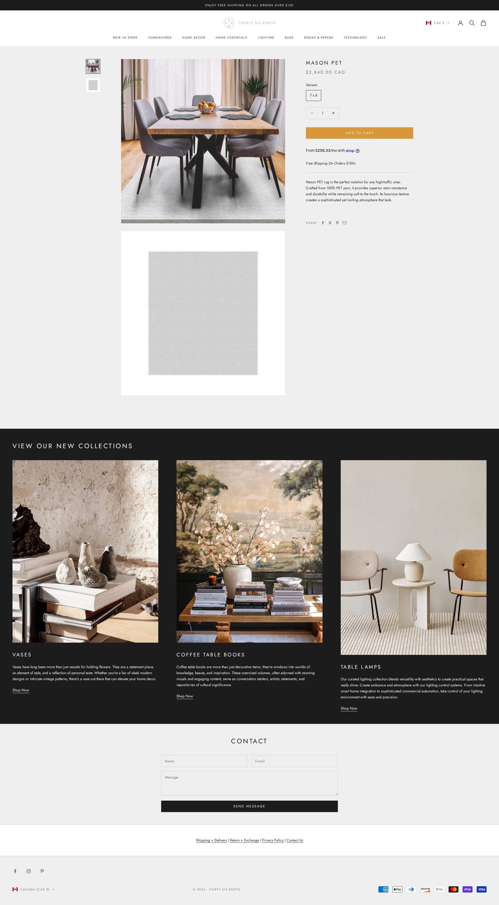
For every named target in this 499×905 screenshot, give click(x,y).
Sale (382, 37)
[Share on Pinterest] (337, 223)
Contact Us (295, 840)
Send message (249, 806)
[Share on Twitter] (330, 223)
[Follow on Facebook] (15, 871)
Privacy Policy (273, 840)
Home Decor (193, 37)
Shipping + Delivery (211, 840)
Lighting (266, 37)
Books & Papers (318, 37)
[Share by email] (345, 223)
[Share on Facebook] (323, 223)
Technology (355, 37)
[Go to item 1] (93, 66)
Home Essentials (231, 37)
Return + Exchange (244, 840)
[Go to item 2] (93, 85)
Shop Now (20, 690)
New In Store (125, 37)
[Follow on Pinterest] (42, 871)
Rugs (289, 37)
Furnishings (160, 37)
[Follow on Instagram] (28, 871)
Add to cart (359, 132)
